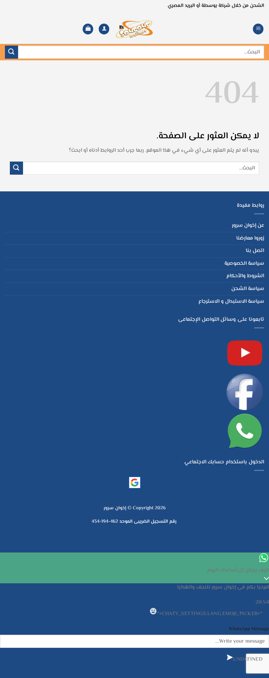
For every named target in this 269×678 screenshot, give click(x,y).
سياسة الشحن (247, 289)
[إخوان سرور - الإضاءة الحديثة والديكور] (134, 29)
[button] (258, 29)
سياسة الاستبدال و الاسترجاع (231, 302)
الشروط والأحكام (245, 276)
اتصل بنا (255, 251)
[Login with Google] (134, 482)
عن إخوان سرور (248, 226)
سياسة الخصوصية (244, 264)
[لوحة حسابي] (104, 29)
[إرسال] (11, 52)
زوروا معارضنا (250, 238)
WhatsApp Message (249, 629)
